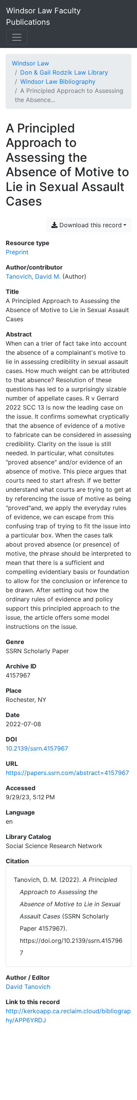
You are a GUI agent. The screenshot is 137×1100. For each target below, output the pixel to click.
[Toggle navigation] (16, 37)
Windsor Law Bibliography (58, 81)
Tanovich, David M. (33, 276)
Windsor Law (30, 63)
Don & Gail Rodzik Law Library (64, 72)
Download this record (89, 225)
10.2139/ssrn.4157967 (37, 748)
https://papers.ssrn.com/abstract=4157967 (67, 772)
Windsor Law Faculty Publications (43, 16)
